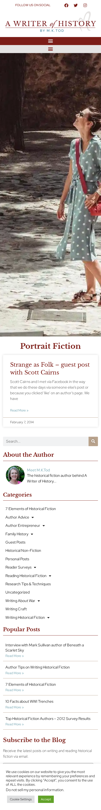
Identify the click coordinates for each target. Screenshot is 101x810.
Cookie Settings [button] (21, 799)
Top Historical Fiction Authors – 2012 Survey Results (47, 718)
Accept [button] (46, 799)
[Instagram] (85, 5)
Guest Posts (15, 542)
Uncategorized (17, 592)
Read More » (19, 410)
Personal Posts (17, 559)
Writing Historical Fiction (25, 617)
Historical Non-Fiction (23, 550)
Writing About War (20, 600)
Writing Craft (16, 608)
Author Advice (17, 517)
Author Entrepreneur (22, 525)
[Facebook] (66, 5)
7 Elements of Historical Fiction (30, 508)
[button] (50, 41)
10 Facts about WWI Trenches (29, 701)
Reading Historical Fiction (26, 575)
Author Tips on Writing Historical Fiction (37, 667)
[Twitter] (76, 5)
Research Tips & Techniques (28, 584)
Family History (16, 534)
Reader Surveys (18, 567)
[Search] (93, 441)
